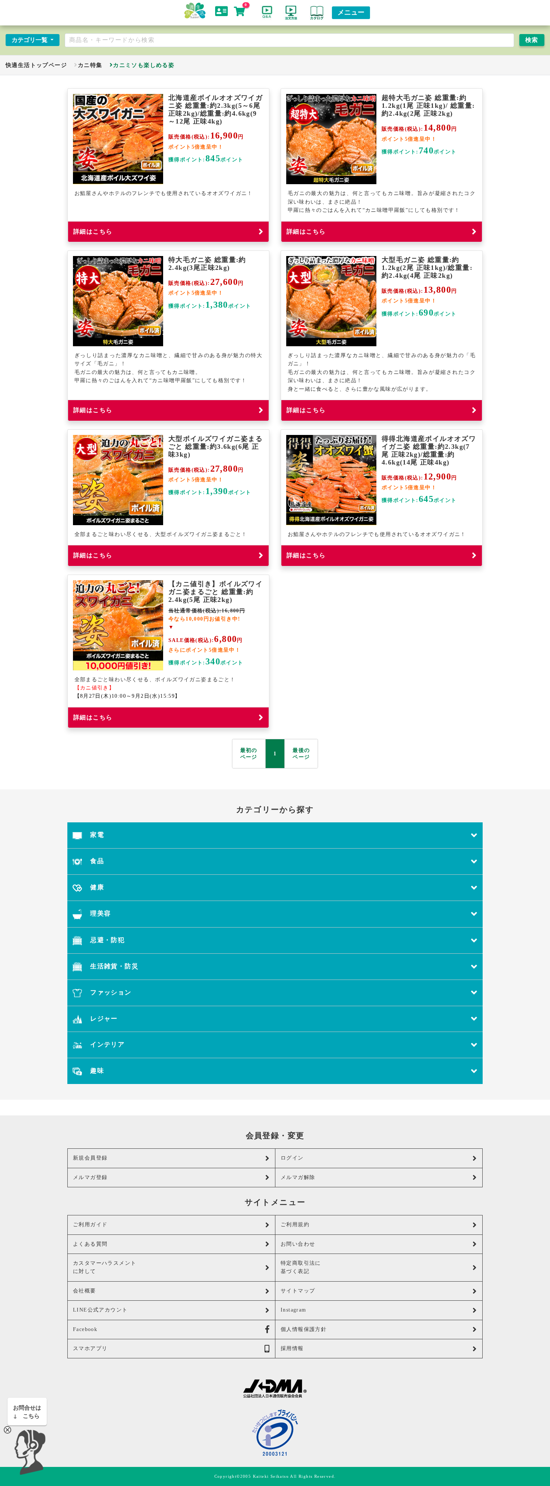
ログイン (292, 1158)
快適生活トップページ (36, 65)
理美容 (99, 913)
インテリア (106, 1044)
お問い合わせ (298, 1244)
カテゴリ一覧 (30, 40)
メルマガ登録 (90, 1177)
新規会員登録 (90, 1158)
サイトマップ (298, 1291)
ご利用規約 (295, 1224)
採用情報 (292, 1348)
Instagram (293, 1310)
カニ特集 (90, 65)
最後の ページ (301, 753)
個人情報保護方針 (304, 1329)
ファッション (110, 992)
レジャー (103, 1018)
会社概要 (84, 1291)
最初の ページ (248, 753)
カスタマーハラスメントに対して (104, 1267)
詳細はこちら (92, 231)
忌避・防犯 (106, 940)
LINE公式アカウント (100, 1310)
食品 (96, 861)
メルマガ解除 (298, 1177)
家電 (96, 834)
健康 (96, 887)
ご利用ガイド (90, 1224)
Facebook (85, 1329)
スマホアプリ (90, 1348)
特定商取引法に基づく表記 (301, 1267)
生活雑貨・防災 (113, 966)
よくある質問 (90, 1244)
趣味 (96, 1070)
